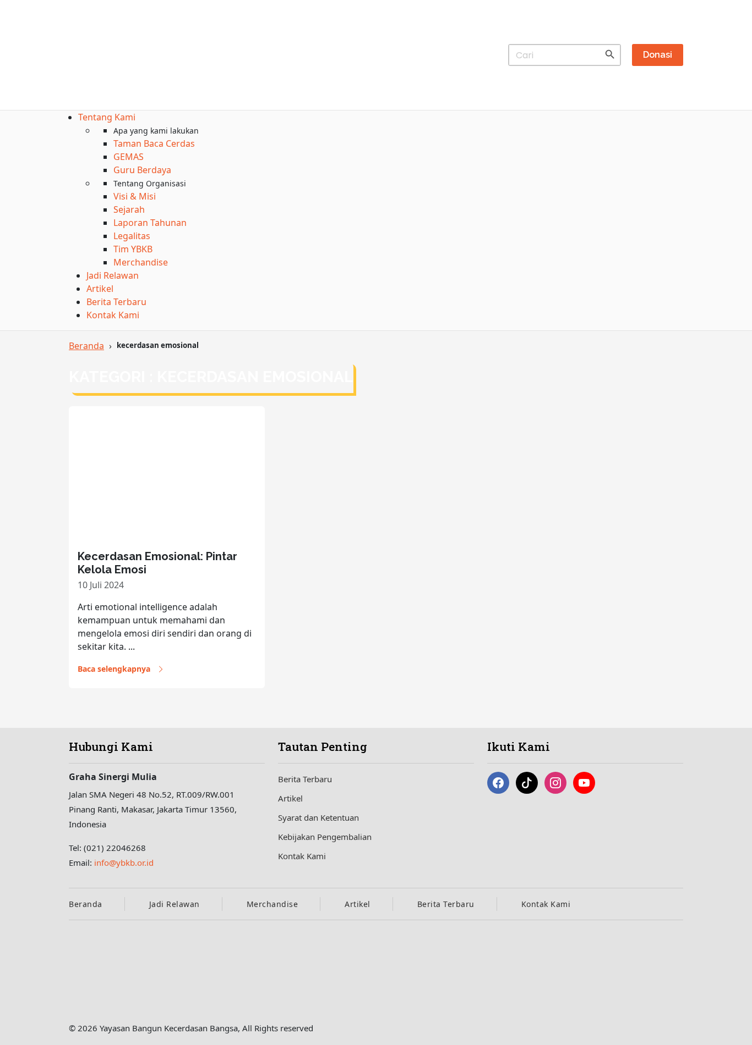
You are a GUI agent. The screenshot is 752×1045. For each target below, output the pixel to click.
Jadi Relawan (174, 904)
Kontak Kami (302, 855)
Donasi (657, 54)
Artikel (290, 798)
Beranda (86, 346)
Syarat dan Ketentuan (318, 817)
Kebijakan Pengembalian (325, 836)
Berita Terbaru (305, 778)
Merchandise (272, 904)
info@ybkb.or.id (124, 862)
